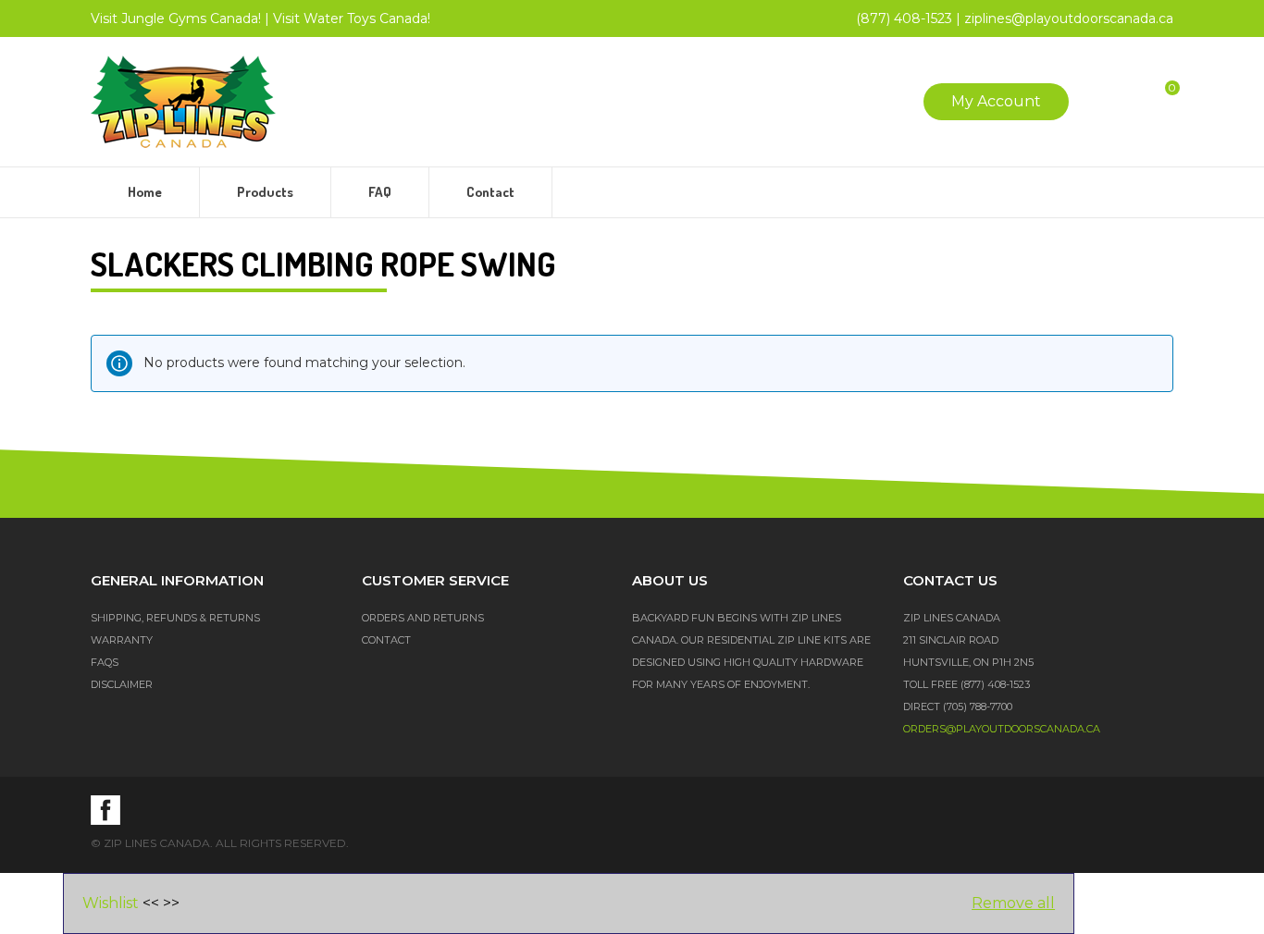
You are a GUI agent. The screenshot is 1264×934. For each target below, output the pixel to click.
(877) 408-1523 (904, 18)
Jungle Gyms (176, 18)
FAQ (379, 192)
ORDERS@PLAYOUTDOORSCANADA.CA (1001, 728)
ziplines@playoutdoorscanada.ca (1068, 18)
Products (265, 192)
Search (1100, 102)
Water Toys (351, 18)
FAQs (104, 662)
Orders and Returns (423, 617)
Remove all (1013, 903)
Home (145, 192)
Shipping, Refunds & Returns (175, 617)
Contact (490, 192)
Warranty (122, 639)
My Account (996, 101)
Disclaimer (122, 684)
